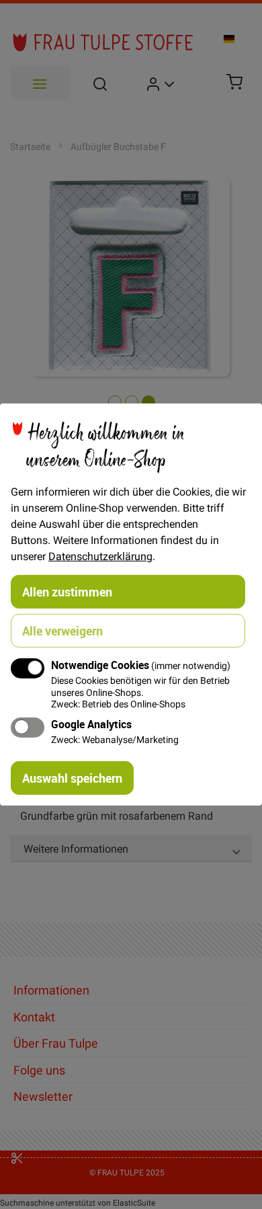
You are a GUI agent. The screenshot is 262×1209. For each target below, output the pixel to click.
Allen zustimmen (67, 592)
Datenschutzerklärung (100, 556)
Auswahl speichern (72, 778)
